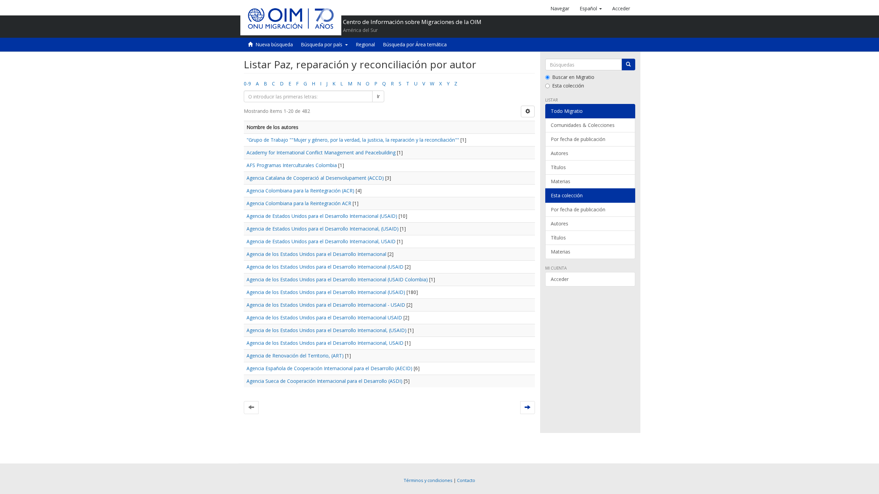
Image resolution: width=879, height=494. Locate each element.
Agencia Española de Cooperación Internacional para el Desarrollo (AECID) (329, 368)
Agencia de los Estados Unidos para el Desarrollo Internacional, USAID (325, 343)
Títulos (558, 167)
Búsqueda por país (323, 44)
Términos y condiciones (428, 480)
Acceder (560, 279)
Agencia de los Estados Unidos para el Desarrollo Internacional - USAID (326, 305)
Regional (365, 44)
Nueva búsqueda (274, 44)
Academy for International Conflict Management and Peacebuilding (321, 152)
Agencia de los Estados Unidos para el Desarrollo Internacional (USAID (325, 266)
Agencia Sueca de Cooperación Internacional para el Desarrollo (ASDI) (324, 381)
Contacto (466, 480)
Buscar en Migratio (573, 77)
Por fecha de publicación (578, 139)
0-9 (247, 83)
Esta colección (568, 85)
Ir (378, 96)
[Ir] (628, 64)
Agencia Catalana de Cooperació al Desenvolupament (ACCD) (315, 178)
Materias (560, 181)
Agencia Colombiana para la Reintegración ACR (299, 203)
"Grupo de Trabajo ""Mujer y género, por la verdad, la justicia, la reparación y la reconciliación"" (353, 140)
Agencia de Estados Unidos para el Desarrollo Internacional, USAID (321, 241)
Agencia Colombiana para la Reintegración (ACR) (300, 190)
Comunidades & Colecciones (583, 125)
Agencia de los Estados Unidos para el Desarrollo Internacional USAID (324, 317)
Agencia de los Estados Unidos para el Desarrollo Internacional (316, 254)
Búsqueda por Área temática (415, 44)
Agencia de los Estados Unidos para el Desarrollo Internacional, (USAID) (327, 330)
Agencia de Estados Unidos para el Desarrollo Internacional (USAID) (322, 216)
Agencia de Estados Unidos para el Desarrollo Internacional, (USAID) (323, 228)
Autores (559, 153)
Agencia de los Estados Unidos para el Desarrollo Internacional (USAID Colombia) (337, 279)
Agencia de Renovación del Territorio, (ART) (295, 355)
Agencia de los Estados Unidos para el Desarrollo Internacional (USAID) (326, 292)
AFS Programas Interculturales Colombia (292, 165)
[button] (590, 8)
